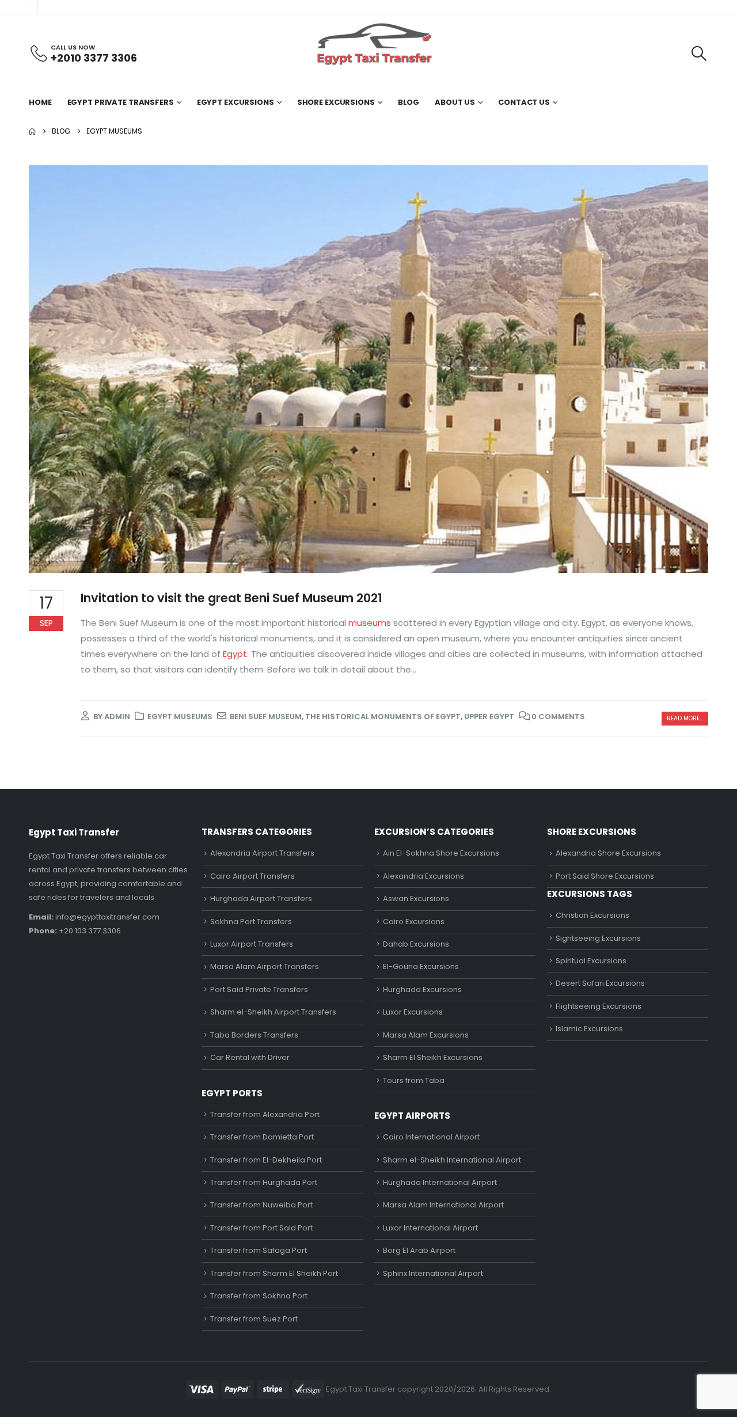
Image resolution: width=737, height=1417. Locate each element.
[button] (699, 53)
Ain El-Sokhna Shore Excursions (441, 853)
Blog (409, 102)
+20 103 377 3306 (90, 930)
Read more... (685, 718)
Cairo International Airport (431, 1136)
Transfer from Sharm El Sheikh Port (274, 1273)
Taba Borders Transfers (254, 1034)
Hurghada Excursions (422, 989)
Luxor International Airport (430, 1227)
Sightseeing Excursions (598, 938)
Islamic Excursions (589, 1028)
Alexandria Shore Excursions (608, 853)
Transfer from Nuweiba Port (261, 1204)
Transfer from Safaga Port (258, 1250)
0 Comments (558, 716)
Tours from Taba (414, 1080)
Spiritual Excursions (591, 960)
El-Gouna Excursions (421, 966)
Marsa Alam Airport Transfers (264, 966)
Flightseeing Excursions (598, 1006)
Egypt (234, 654)
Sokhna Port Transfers (251, 921)
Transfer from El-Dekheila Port (266, 1159)
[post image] (368, 369)
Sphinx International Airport (433, 1273)
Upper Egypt (489, 716)
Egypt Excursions (235, 102)
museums (368, 623)
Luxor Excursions (413, 1011)
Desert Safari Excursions (600, 983)
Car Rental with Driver (250, 1057)
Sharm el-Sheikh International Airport (452, 1159)
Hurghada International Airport (440, 1182)
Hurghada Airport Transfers (261, 898)
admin (117, 716)
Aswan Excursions (416, 898)
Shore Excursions (336, 102)
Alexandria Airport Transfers (262, 853)
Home (40, 102)
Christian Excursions (592, 915)
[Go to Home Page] (32, 131)
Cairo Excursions (414, 921)
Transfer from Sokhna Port (258, 1295)
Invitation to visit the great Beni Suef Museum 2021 (231, 598)
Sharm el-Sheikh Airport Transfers (273, 1011)
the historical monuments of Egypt (383, 716)
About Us (455, 102)
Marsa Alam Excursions (426, 1034)
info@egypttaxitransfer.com (107, 916)
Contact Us (524, 102)
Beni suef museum (266, 716)
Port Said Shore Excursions (605, 876)
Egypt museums (179, 716)
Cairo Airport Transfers (252, 876)
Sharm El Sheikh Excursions (433, 1057)
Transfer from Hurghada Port (263, 1182)
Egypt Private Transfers (120, 102)
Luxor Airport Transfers (251, 944)
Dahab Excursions (416, 944)
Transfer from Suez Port (254, 1318)
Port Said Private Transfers (259, 989)
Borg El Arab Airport (419, 1250)
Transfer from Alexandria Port (265, 1114)
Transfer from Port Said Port (261, 1227)
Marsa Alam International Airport (443, 1204)
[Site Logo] (374, 44)
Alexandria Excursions (423, 876)
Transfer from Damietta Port (262, 1136)
